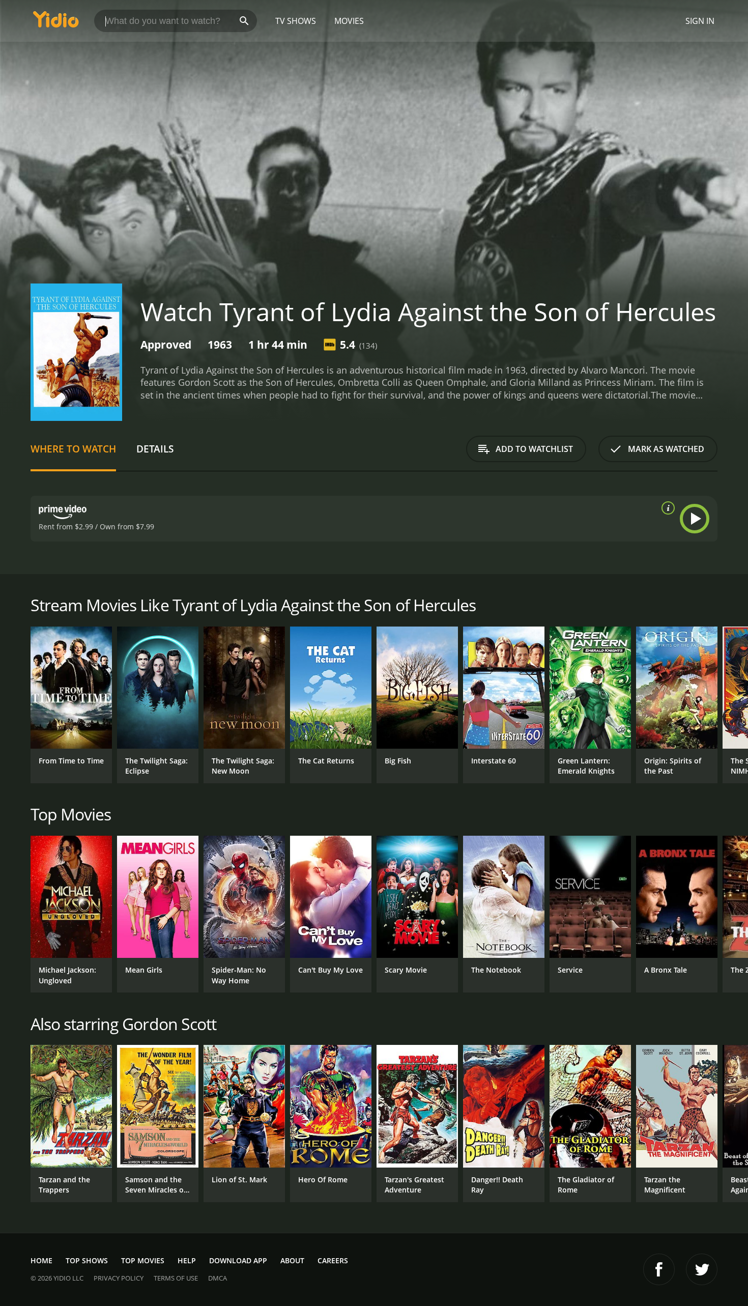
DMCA (217, 1278)
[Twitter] (701, 1269)
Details (155, 449)
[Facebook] (659, 1269)
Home (41, 1260)
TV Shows (295, 20)
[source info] (666, 508)
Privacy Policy (118, 1278)
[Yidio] (56, 22)
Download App (238, 1260)
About (292, 1260)
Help (187, 1260)
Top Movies (142, 1260)
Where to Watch (73, 449)
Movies (349, 20)
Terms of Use (176, 1278)
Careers (333, 1260)
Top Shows (87, 1260)
